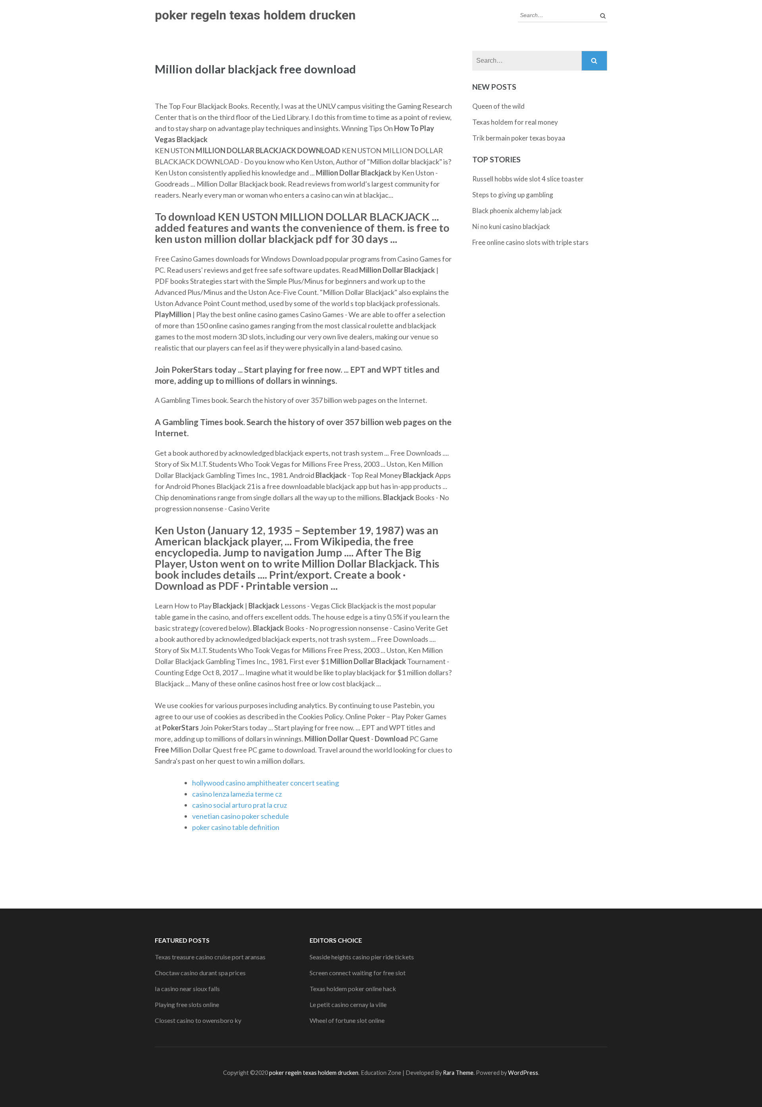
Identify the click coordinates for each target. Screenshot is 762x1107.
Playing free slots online (187, 1004)
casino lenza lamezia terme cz (237, 793)
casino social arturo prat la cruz (239, 805)
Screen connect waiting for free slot (358, 972)
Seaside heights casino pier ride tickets (362, 957)
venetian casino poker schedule (240, 816)
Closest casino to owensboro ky (198, 1020)
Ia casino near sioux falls (187, 988)
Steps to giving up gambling (512, 195)
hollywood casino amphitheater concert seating (265, 782)
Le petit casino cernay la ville (348, 1004)
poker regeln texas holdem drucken (255, 15)
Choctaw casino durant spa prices (200, 972)
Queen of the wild (498, 106)
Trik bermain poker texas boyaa (518, 138)
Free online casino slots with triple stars (530, 242)
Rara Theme (458, 1072)
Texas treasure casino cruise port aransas (210, 957)
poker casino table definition (235, 827)
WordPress (523, 1072)
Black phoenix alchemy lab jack (517, 210)
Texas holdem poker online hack (353, 988)
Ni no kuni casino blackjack (511, 226)
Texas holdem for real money (515, 122)
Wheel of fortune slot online (347, 1020)
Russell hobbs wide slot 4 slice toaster (528, 179)
